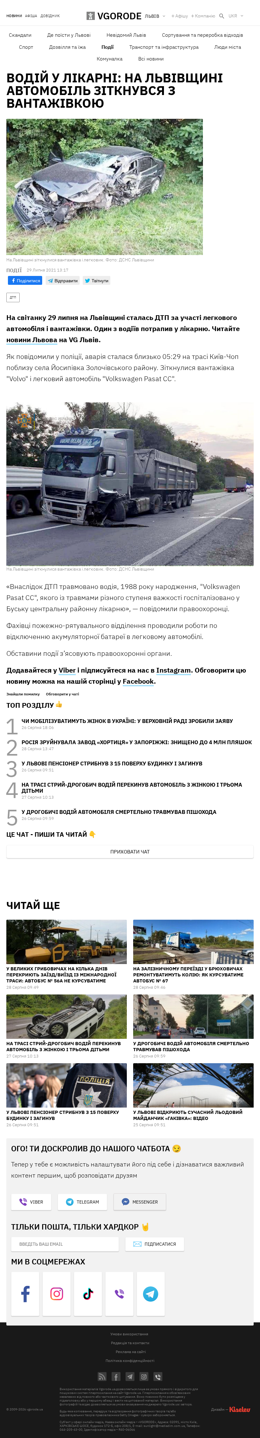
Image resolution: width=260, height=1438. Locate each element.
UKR (233, 16)
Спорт (26, 47)
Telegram (88, 1202)
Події (107, 47)
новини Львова (31, 339)
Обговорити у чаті (62, 694)
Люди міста (227, 47)
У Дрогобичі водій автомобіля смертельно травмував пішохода (119, 811)
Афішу (181, 16)
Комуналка (109, 58)
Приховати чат (130, 851)
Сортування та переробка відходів (202, 35)
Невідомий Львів (126, 35)
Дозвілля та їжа (67, 47)
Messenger (145, 1202)
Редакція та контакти (130, 1342)
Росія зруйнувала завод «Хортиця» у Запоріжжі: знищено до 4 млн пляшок (137, 742)
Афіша (31, 16)
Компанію (205, 16)
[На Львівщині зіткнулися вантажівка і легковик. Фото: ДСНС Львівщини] (130, 484)
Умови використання (129, 1334)
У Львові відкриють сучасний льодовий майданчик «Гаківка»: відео (188, 1115)
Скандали (20, 35)
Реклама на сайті (131, 1351)
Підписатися (160, 1244)
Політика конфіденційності (130, 1360)
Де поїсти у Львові (69, 35)
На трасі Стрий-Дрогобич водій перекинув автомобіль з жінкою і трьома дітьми (132, 787)
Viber (67, 669)
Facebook (138, 681)
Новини (14, 16)
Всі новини (151, 58)
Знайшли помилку (23, 694)
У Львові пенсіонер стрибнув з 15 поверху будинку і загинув (112, 763)
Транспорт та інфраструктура (163, 47)
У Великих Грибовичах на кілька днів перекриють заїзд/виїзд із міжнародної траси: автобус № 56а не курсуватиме (61, 975)
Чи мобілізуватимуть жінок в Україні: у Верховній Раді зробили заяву (127, 721)
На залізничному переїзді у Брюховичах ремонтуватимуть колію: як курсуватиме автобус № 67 (188, 975)
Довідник (50, 16)
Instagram (173, 669)
